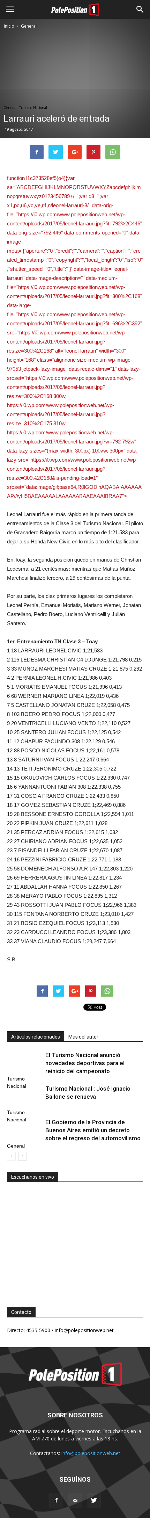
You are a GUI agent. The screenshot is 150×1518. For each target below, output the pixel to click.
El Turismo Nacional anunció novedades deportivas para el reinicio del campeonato (85, 1063)
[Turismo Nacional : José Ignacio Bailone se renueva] (24, 1097)
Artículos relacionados (35, 1037)
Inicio (9, 26)
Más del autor (83, 1037)
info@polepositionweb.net (90, 1453)
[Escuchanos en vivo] (75, 1239)
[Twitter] (94, 1501)
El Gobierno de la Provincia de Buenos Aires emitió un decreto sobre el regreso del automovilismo (93, 1130)
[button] (140, 9)
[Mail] (75, 1501)
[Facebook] (56, 1501)
